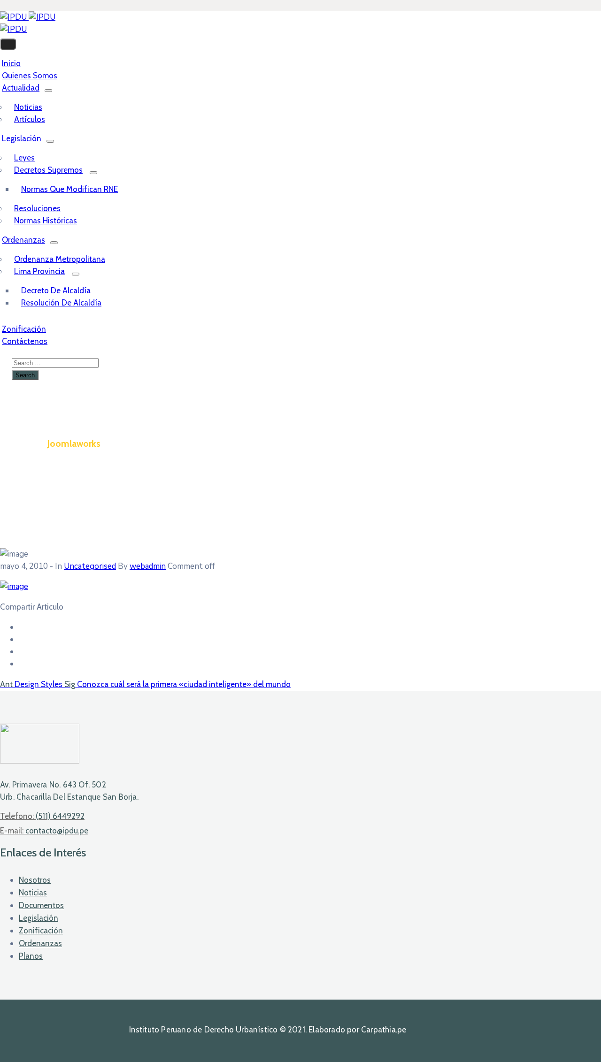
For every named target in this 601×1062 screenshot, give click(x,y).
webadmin (148, 566)
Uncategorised (90, 566)
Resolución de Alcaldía (61, 302)
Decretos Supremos (48, 170)
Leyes (24, 157)
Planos (31, 956)
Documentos (41, 905)
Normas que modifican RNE (69, 189)
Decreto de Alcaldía (56, 290)
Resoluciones (37, 208)
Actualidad (20, 87)
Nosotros (35, 880)
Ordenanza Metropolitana (59, 259)
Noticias (28, 107)
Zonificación (41, 930)
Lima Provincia (39, 271)
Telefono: (42, 816)
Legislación (21, 138)
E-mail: (44, 830)
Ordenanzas (23, 239)
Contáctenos (24, 341)
